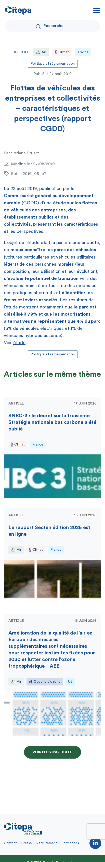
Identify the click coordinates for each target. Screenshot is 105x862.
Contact (10, 843)
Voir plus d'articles (52, 752)
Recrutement (46, 843)
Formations (70, 843)
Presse (26, 843)
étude (19, 342)
